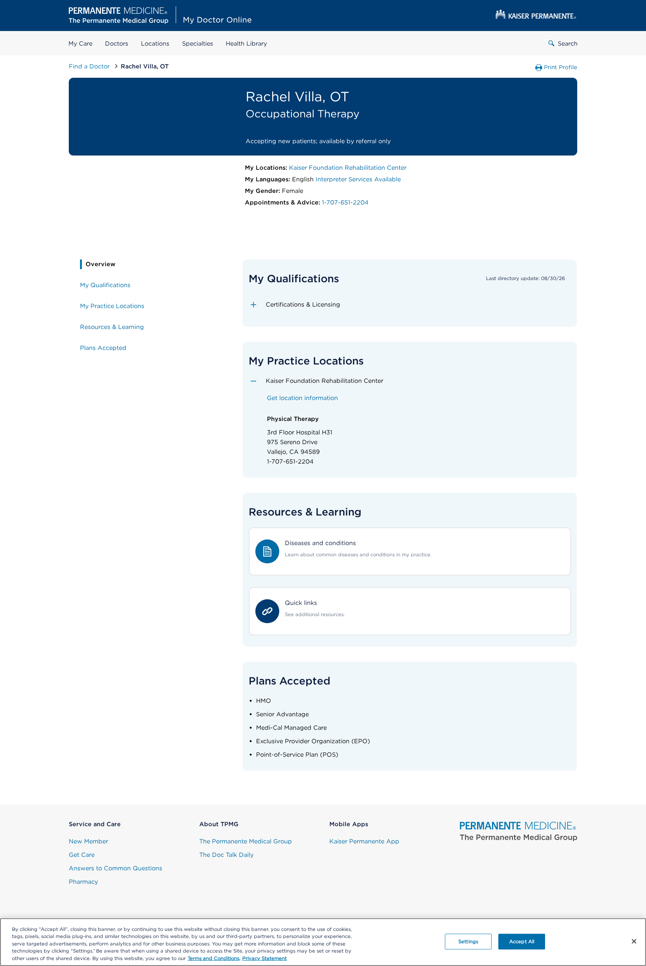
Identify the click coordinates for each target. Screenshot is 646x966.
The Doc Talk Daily (226, 854)
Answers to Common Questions (115, 868)
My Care (80, 43)
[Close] (634, 941)
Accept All (521, 941)
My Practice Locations (112, 306)
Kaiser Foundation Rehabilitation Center (347, 167)
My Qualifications (105, 285)
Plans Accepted (103, 347)
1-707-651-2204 (345, 202)
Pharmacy (83, 881)
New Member (88, 841)
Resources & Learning (112, 326)
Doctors (116, 43)
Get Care (82, 854)
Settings (468, 941)
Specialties (197, 43)
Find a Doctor (90, 66)
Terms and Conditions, (214, 958)
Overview (101, 264)
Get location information (302, 398)
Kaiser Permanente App (364, 841)
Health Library (246, 43)
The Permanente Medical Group (245, 841)
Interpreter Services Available (358, 179)
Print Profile (560, 67)
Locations (155, 43)
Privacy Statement (264, 958)
